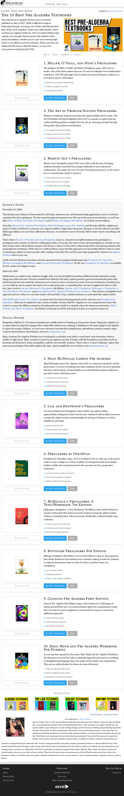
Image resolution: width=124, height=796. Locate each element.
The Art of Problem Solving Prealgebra (35, 239)
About (5, 772)
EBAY (72, 98)
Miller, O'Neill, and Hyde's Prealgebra (26, 220)
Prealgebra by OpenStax (100, 260)
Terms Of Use (8, 780)
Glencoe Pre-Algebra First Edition (29, 225)
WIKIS (58, 4)
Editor (55, 54)
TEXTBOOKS (50, 4)
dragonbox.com (58, 331)
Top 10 (46, 54)
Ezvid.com (62, 776)
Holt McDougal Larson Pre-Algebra (66, 225)
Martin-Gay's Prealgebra (78, 288)
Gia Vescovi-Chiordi (83, 719)
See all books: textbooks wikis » (104, 714)
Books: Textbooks (25, 11)
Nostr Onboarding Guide (62, 780)
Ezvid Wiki (5, 11)
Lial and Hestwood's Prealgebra (57, 263)
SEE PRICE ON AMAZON (55, 98)
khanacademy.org (99, 346)
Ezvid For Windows (62, 772)
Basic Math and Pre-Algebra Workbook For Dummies (63, 291)
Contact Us (116, 772)
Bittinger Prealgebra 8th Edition (67, 220)
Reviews (14, 11)
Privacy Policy (8, 776)
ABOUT (65, 4)
